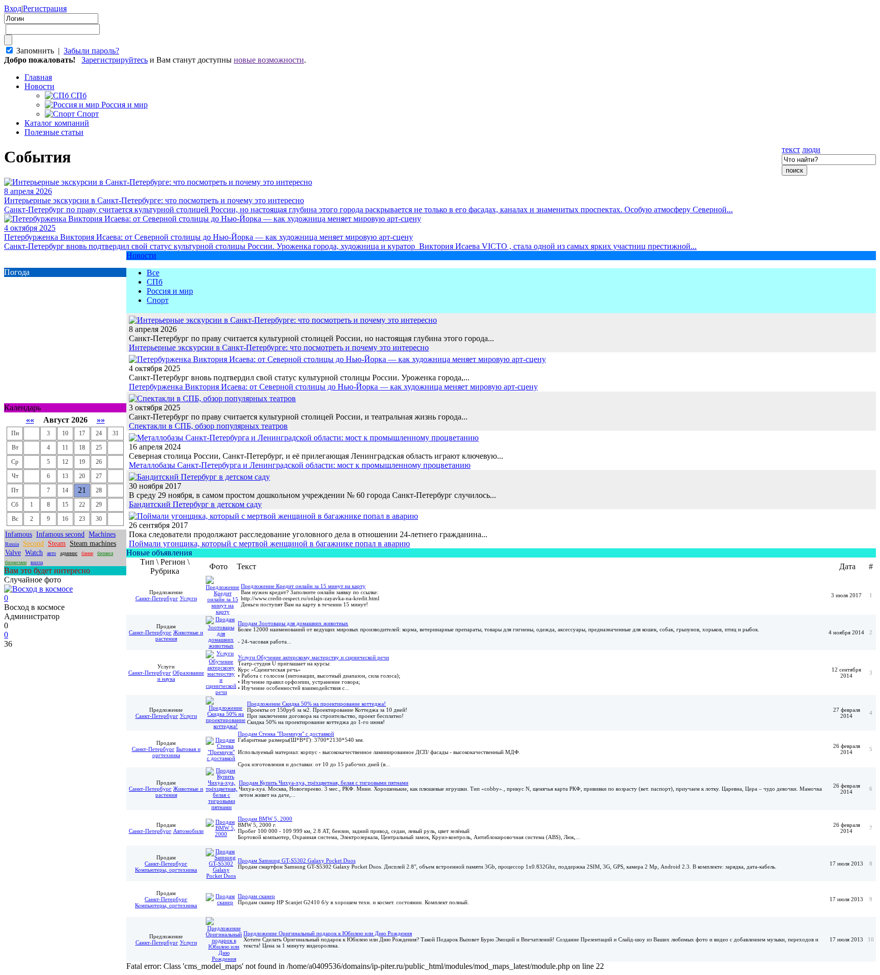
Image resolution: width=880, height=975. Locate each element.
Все (153, 272)
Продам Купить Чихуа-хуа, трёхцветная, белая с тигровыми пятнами (323, 782)
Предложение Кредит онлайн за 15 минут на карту (303, 586)
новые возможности (269, 59)
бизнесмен (15, 562)
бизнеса (105, 553)
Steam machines (93, 543)
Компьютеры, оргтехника (166, 870)
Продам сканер (256, 896)
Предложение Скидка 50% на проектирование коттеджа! (316, 704)
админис (68, 553)
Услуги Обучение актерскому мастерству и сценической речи (313, 657)
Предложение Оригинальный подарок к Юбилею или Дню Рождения (327, 933)
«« (30, 419)
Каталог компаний (56, 123)
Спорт (158, 300)
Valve (13, 552)
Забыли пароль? (91, 50)
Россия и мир (170, 291)
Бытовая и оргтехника (176, 752)
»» (101, 419)
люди (811, 149)
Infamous (18, 534)
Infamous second (60, 534)
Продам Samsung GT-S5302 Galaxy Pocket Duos (296, 860)
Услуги (188, 598)
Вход (12, 8)
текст (791, 149)
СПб (154, 281)
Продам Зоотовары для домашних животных (293, 623)
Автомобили (188, 831)
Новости (39, 86)
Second (33, 543)
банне (87, 553)
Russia (12, 544)
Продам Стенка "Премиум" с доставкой (286, 734)
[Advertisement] (65, 801)
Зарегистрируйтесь (114, 59)
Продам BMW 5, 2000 (265, 819)
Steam (57, 543)
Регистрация (45, 8)
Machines (102, 534)
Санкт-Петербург (156, 598)
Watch (34, 552)
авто (51, 553)
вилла (37, 562)
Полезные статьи (54, 132)
